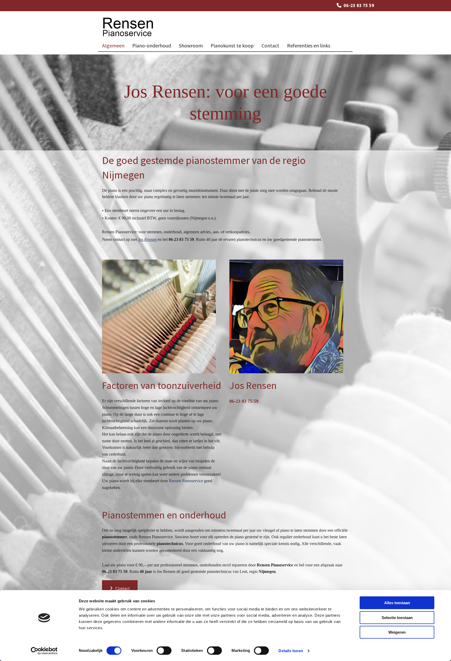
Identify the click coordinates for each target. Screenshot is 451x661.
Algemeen (113, 45)
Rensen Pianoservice (186, 481)
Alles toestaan (397, 603)
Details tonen (290, 650)
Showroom (191, 45)
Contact (270, 45)
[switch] (164, 650)
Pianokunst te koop (232, 45)
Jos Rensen (147, 239)
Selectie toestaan (397, 617)
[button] (120, 588)
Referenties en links (308, 45)
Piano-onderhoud (151, 45)
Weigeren (397, 632)
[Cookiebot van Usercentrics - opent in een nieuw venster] (44, 651)
